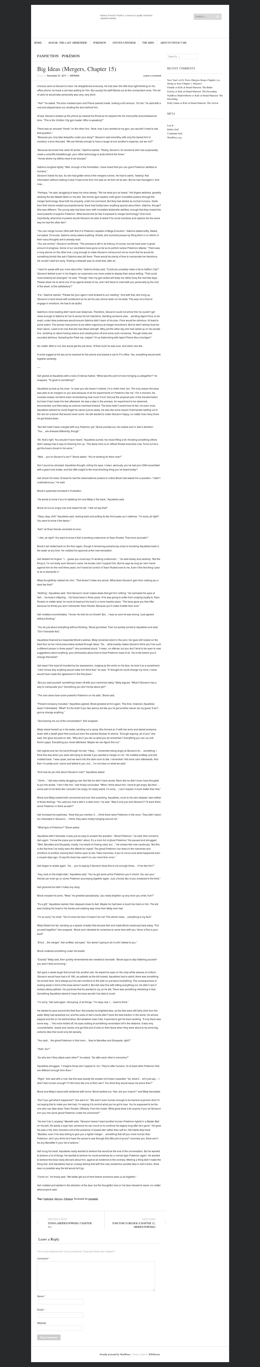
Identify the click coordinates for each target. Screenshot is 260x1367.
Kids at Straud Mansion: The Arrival (200, 102)
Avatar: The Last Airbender (67, 42)
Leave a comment (152, 75)
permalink (93, 1198)
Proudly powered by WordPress (115, 1354)
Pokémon (99, 42)
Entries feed (173, 129)
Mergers (58, 1198)
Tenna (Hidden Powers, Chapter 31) (70, 1223)
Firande (170, 87)
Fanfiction (48, 55)
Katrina (74, 75)
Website (41, 1323)
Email (41, 1309)
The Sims (148, 42)
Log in (170, 125)
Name (41, 1296)
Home (38, 42)
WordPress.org (174, 137)
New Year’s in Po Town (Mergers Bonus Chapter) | (192, 80)
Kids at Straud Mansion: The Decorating (197, 91)
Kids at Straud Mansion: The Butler (195, 87)
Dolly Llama (173, 102)
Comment (43, 1258)
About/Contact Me (173, 42)
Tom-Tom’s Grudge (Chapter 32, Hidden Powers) (133, 1223)
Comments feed (174, 133)
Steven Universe (124, 42)
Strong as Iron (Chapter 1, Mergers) (184, 83)
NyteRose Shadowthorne (179, 95)
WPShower (154, 1354)
